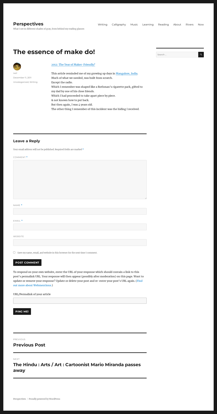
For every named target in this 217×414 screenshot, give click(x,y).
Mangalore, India (126, 73)
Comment (20, 157)
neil (15, 73)
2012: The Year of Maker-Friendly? (73, 64)
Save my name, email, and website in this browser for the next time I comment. (57, 252)
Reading (163, 24)
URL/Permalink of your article (32, 294)
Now (201, 24)
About (177, 24)
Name (17, 205)
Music (134, 24)
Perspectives (28, 24)
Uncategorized (21, 82)
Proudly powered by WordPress (44, 399)
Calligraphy (119, 24)
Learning (148, 24)
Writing (102, 24)
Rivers (189, 24)
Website (18, 236)
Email (18, 220)
